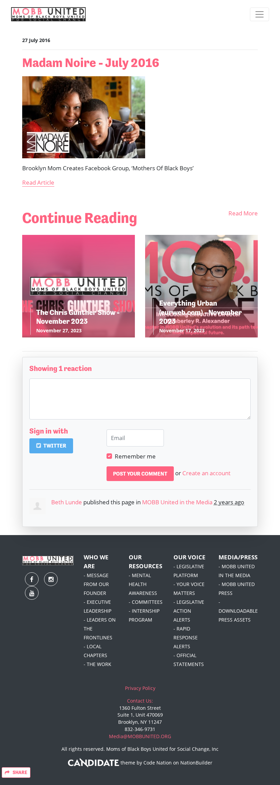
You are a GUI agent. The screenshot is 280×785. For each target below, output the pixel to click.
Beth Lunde (66, 502)
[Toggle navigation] (259, 14)
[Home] (48, 14)
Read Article (38, 182)
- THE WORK (97, 664)
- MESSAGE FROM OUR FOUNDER (96, 584)
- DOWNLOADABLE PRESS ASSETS (238, 611)
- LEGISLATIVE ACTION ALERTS (188, 611)
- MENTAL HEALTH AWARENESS (143, 584)
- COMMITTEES (146, 602)
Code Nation (157, 762)
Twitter (54, 445)
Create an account (206, 473)
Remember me (135, 456)
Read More (243, 213)
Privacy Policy (140, 688)
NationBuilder (196, 762)
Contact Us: (140, 700)
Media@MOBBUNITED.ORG (140, 736)
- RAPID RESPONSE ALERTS (185, 637)
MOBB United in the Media (177, 502)
